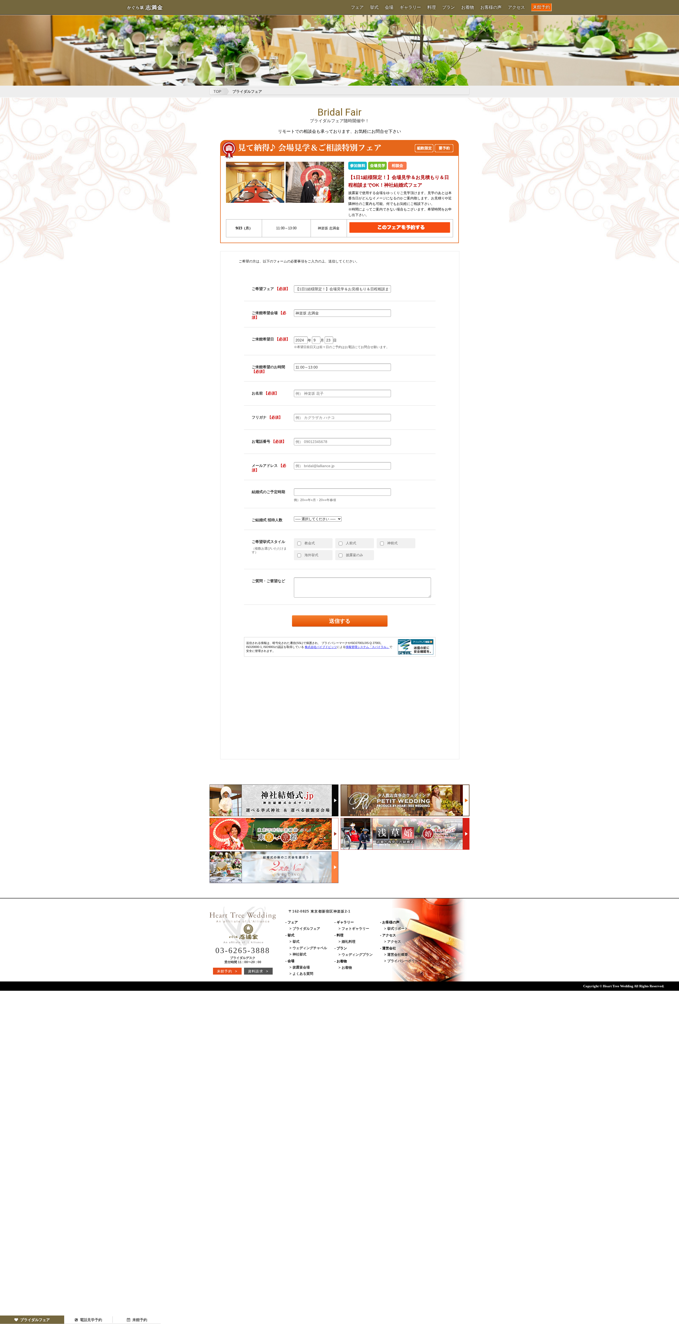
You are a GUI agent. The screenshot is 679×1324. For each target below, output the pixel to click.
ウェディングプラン (357, 955)
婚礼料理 (348, 942)
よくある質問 (303, 974)
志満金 (145, 7)
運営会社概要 (397, 955)
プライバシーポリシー (404, 961)
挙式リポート (397, 929)
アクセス (516, 7)
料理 (431, 7)
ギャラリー (410, 7)
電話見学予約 (91, 1320)
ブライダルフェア (35, 1320)
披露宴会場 (301, 967)
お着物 (467, 7)
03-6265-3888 (242, 950)
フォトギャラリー (355, 929)
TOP (217, 91)
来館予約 (541, 7)
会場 (389, 7)
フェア (357, 7)
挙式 (374, 7)
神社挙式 (299, 954)
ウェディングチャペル (310, 948)
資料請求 (258, 971)
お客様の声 (491, 7)
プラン (448, 7)
